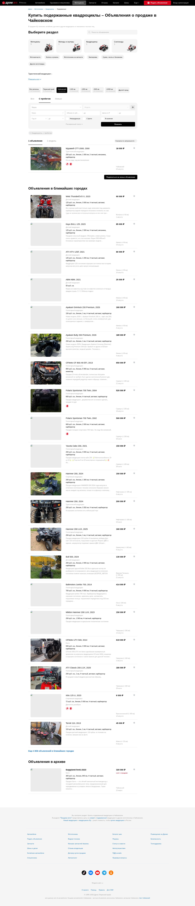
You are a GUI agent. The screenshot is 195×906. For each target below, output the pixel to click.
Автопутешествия (119, 848)
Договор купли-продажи (77, 853)
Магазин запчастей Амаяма (78, 844)
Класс (34, 113)
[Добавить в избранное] (134, 148)
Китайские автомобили (35, 853)
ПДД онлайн (117, 853)
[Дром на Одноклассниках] (111, 872)
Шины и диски (32, 848)
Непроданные (75, 118)
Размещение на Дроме (159, 834)
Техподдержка (156, 844)
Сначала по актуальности (124, 141)
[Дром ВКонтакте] (90, 872)
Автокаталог (72, 858)
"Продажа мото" (66, 818)
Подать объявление (34, 839)
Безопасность (156, 839)
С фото (89, 118)
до (49, 118)
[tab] (32, 100)
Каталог (116, 3)
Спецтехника (32, 858)
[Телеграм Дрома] (104, 872)
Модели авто (96, 883)
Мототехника (73, 834)
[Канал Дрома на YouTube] (97, 872)
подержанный (101, 818)
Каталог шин (117, 834)
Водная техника (74, 839)
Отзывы (104, 3)
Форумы (116, 839)
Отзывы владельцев (75, 848)
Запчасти (92, 3)
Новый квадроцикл (70, 820)
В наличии (109, 118)
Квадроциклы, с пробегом (42, 133)
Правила (102, 890)
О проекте (85, 890)
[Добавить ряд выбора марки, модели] (133, 107)
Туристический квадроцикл (82, 74)
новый (92, 818)
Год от (34, 118)
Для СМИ (110, 890)
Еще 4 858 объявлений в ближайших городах (51, 751)
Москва (23, 3)
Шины (126, 3)
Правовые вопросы (120, 858)
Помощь (93, 890)
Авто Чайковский (144, 898)
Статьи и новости (119, 844)
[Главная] (9, 3)
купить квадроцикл (117, 820)
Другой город (123, 90)
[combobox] (56, 107)
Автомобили (40, 3)
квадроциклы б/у (85, 820)
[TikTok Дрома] (84, 872)
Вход (181, 3)
